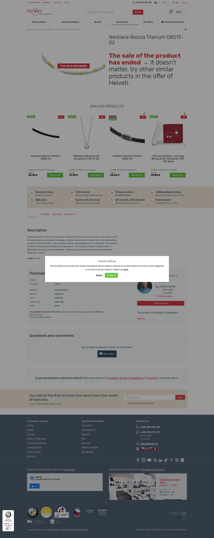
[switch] (8, 528)
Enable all (111, 275)
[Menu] (12, 511)
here (126, 269)
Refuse (99, 275)
